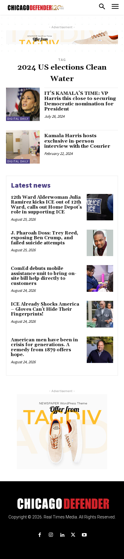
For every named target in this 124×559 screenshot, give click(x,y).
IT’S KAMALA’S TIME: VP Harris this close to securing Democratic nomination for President (80, 101)
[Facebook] (40, 535)
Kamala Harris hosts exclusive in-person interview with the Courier (77, 141)
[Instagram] (51, 535)
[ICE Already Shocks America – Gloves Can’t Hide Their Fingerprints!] (100, 314)
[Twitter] (73, 535)
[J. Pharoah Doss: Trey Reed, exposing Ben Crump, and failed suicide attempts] (100, 243)
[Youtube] (84, 535)
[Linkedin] (62, 535)
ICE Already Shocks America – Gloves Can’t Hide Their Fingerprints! (45, 309)
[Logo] (62, 503)
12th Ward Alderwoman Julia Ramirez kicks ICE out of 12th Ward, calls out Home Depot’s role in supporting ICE (46, 205)
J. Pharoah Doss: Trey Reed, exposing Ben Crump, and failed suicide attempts (44, 238)
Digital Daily (18, 119)
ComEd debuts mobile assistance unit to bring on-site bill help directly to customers (43, 276)
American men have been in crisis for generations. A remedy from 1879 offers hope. (44, 347)
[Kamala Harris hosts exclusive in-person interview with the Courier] (23, 147)
